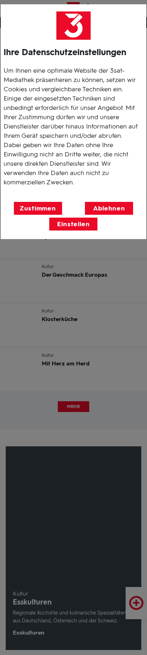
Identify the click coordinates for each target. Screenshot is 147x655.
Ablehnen (109, 208)
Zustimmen (38, 208)
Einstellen (73, 224)
